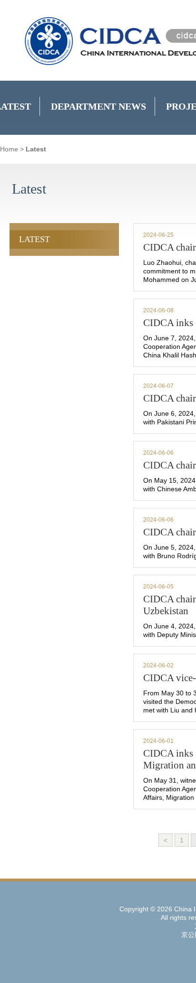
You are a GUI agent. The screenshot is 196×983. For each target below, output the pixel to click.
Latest (36, 149)
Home (9, 149)
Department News (98, 106)
